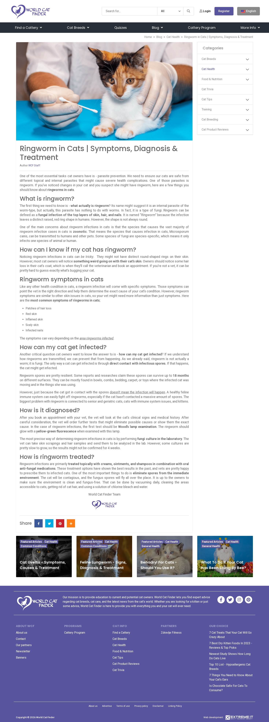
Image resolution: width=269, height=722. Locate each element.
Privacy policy (141, 706)
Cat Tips (207, 99)
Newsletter (23, 651)
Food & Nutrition (212, 79)
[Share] (71, 523)
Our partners (24, 645)
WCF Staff (34, 165)
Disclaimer (158, 706)
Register (224, 11)
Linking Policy (175, 706)
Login (206, 11)
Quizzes (120, 27)
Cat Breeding (210, 119)
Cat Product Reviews (215, 129)
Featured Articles (31, 541)
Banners (21, 657)
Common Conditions (33, 546)
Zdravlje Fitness (171, 632)
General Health (151, 546)
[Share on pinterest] (60, 523)
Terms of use (123, 706)
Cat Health (173, 37)
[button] (247, 59)
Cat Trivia (207, 89)
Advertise (107, 706)
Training (207, 109)
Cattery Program (202, 27)
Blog (156, 27)
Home (148, 37)
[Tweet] (49, 523)
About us (21, 632)
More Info (249, 27)
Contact (21, 639)
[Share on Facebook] (38, 523)
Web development (213, 717)
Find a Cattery (27, 27)
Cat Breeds (76, 27)
